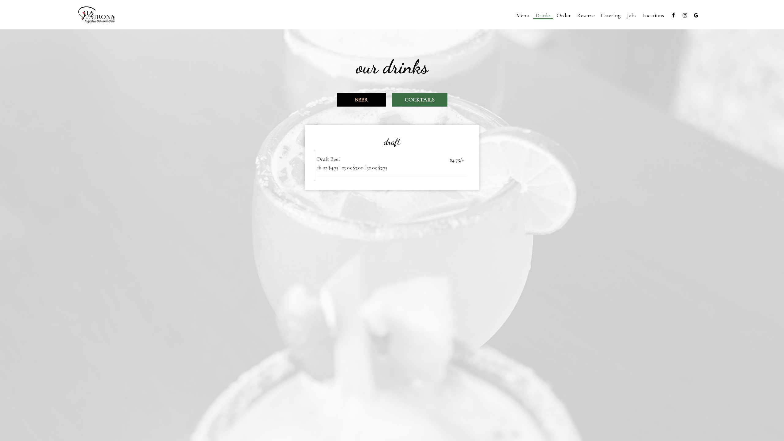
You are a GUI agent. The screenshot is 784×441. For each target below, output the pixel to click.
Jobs (631, 15)
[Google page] (696, 15)
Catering (611, 15)
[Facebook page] (673, 15)
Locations (653, 15)
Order (564, 15)
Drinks (543, 15)
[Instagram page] (685, 15)
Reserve (586, 15)
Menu (523, 15)
